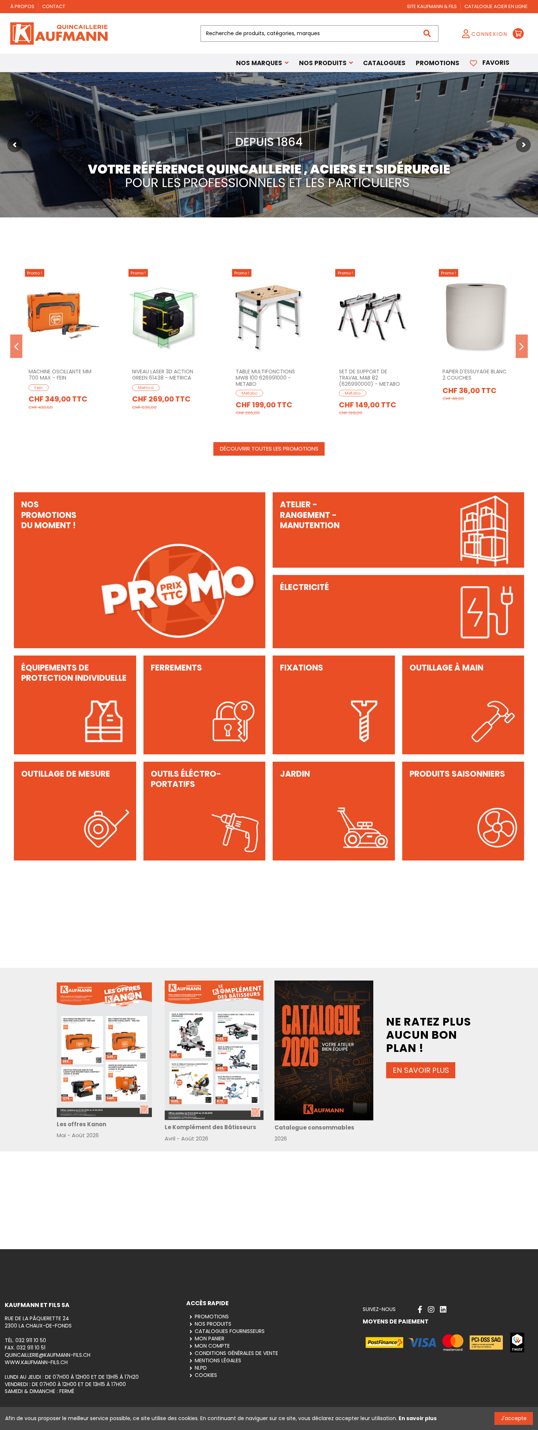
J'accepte (514, 1418)
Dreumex (147, 388)
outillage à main (446, 667)
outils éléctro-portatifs (186, 779)
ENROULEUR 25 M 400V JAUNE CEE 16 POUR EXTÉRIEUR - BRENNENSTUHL (372, 378)
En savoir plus (418, 1418)
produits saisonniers (457, 774)
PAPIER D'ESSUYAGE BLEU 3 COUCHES (60, 374)
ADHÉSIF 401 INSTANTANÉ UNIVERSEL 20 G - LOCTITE (474, 374)
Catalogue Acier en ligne (496, 6)
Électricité (304, 587)
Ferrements (176, 667)
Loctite (455, 388)
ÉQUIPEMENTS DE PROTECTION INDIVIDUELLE (74, 673)
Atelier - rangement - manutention (310, 515)
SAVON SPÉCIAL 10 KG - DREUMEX (160, 374)
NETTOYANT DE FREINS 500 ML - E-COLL (268, 374)
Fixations (301, 667)
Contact (53, 6)
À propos (23, 6)
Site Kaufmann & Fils (432, 6)
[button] (326, 63)
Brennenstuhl (358, 393)
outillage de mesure (65, 774)
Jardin (295, 774)
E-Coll (248, 388)
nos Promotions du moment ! (48, 515)
